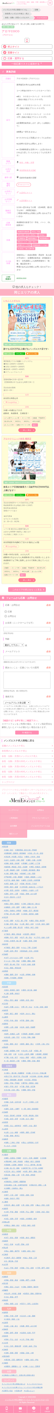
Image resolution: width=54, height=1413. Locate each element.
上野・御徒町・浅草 (12, 870)
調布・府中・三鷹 (11, 894)
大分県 (5, 1343)
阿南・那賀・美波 (11, 1280)
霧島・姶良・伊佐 (32, 1360)
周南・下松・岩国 (27, 1268)
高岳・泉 (38, 1051)
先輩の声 (19, 1391)
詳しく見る (27, 430)
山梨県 (5, 1017)
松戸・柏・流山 (26, 937)
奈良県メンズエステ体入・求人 (17, 13)
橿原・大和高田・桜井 (29, 1219)
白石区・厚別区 (31, 1080)
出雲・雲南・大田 (22, 1244)
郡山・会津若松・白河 (30, 1142)
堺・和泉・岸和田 (29, 1175)
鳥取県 (5, 1234)
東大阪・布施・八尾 (12, 1175)
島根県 (5, 1241)
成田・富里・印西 (30, 941)
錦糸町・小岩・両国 (28, 873)
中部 (9, 983)
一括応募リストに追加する (25, 64)
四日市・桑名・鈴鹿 (12, 1205)
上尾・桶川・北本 (27, 924)
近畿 (36, 10)
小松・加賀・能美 (41, 1007)
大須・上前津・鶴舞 (27, 1054)
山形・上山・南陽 (11, 1132)
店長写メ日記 (8, 1391)
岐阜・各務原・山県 (12, 1034)
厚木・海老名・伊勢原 (13, 910)
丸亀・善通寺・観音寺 (30, 1287)
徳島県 (5, 1277)
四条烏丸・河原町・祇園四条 (15, 1181)
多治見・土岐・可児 (12, 1037)
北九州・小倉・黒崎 (28, 1316)
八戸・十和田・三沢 (31, 1102)
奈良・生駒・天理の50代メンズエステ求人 (22, 777)
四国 (9, 1273)
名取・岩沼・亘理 (11, 1119)
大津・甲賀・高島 (11, 1212)
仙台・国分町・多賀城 (13, 1115)
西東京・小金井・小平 (30, 890)
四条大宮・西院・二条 (38, 1185)
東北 (9, 1095)
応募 (10, 611)
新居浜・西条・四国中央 (33, 1293)
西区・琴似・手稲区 (12, 1083)
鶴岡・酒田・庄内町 (28, 1132)
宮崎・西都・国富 (11, 1353)
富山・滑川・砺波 (11, 1000)
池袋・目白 (9, 850)
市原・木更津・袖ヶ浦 (13, 941)
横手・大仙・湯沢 (30, 1126)
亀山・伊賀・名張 (43, 1205)
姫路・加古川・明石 (12, 1198)
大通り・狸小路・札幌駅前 (14, 1073)
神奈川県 (6, 900)
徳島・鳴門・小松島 (28, 1280)
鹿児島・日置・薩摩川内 (14, 1360)
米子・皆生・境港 (11, 1237)
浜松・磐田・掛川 (11, 1044)
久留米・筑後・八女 (12, 1319)
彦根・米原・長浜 (43, 1212)
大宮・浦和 (9, 920)
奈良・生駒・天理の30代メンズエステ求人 (22, 766)
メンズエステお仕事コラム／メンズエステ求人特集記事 (23, 1387)
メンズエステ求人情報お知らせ (14, 1384)
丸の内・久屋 (27, 1051)
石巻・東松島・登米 (31, 1115)
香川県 (5, 1283)
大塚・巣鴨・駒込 (11, 873)
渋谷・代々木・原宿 (36, 853)
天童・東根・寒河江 (12, 1136)
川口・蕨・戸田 (21, 920)
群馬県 (5, 971)
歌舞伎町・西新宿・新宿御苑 (15, 853)
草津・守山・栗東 (27, 1212)
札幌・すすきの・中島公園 (36, 1073)
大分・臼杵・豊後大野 (13, 1346)
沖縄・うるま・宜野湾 (32, 1366)
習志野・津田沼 (29, 934)
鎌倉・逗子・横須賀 (31, 910)
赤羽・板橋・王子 (11, 883)
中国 (9, 1230)
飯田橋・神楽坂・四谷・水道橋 (16, 867)
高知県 (5, 1300)
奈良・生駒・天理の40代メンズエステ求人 (22, 772)
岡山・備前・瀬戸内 (12, 1251)
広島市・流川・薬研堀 (13, 1258)
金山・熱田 (25, 1057)
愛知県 (5, 1047)
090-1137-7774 (24, 184)
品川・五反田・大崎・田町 (14, 860)
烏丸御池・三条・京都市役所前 (16, 1185)
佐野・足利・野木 (11, 951)
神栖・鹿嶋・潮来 (29, 961)
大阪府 (5, 1154)
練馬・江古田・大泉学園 (31, 880)
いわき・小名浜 (10, 1146)
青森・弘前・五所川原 (13, 1102)
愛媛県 (5, 1290)
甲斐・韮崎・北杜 (27, 1020)
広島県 (5, 1254)
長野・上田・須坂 (11, 1027)
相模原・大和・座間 (12, 907)
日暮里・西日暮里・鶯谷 (31, 870)
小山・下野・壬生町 (30, 947)
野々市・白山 (27, 1007)
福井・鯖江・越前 (11, 1013)
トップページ (8, 782)
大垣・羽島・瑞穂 (29, 1037)
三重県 (5, 1202)
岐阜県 (5, 1030)
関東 (9, 843)
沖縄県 (5, 1363)
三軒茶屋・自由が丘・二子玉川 (32, 887)
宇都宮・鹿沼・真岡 (12, 947)
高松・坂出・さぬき (12, 1287)
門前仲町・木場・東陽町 (14, 877)
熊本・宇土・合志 (11, 1339)
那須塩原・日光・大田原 (29, 951)
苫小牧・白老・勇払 (12, 1090)
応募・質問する (16, 58)
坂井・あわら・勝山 (28, 1013)
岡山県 (5, 1247)
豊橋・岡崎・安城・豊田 (31, 1061)
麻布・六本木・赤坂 (33, 857)
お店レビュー (30, 1391)
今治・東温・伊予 (11, 1297)
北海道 (9, 1066)
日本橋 (44, 1158)
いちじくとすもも (11, 301)
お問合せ (12, 616)
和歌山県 (6, 1222)
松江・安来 (9, 1244)
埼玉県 (5, 917)
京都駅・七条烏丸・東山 (14, 1188)
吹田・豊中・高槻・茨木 (33, 1171)
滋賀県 (5, 1208)
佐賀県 (5, 1322)
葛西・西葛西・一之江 (34, 877)
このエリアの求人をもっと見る (27, 590)
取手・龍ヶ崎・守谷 (12, 964)
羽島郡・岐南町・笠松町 (31, 1034)
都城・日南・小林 (27, 1353)
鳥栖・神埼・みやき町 (29, 1326)
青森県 (5, 1099)
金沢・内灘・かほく (12, 1007)
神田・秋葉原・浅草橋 (38, 867)
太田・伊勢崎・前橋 (28, 974)
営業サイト (13, 52)
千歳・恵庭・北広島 (28, 1086)
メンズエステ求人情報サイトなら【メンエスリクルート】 (16, 10)
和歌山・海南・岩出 (12, 1225)
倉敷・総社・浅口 (29, 1251)
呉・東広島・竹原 (11, 1261)
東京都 (5, 846)
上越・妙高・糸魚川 (12, 993)
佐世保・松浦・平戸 (28, 1333)
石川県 (5, 1003)
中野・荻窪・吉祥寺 (12, 890)
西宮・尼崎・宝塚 (27, 1195)
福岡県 (5, 1312)
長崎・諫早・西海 (11, 1333)
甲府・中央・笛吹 (11, 1020)
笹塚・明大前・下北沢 (29, 883)
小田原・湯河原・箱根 (30, 914)
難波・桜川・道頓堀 (33, 1161)
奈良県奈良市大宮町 (27, 170)
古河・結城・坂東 (29, 964)
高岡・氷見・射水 (27, 1000)
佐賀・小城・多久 (11, 1326)
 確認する (27, 732)
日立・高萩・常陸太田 (13, 968)
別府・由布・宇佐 (30, 1346)
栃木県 (5, 944)
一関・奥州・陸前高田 (30, 1109)
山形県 (5, 1129)
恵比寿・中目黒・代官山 (14, 857)
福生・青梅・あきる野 (29, 894)
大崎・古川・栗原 (27, 1119)
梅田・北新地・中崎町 (13, 1158)
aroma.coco (21, 278)
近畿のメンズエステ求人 (13, 746)
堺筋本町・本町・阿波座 (14, 1161)
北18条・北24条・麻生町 (40, 1076)
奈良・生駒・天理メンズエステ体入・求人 (18, 17)
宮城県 (5, 1112)
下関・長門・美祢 (43, 1268)
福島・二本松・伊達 (12, 1142)
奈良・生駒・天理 (8, 26)
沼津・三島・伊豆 (43, 1044)
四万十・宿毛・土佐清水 (29, 1303)
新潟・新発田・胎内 (12, 990)
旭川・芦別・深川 (11, 1086)
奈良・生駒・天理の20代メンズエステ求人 (22, 761)
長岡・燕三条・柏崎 (30, 990)
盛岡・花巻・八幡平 (12, 1109)
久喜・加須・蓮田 (43, 924)
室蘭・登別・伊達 (29, 1090)
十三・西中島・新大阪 (34, 1165)
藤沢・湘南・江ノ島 (30, 907)
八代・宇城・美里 (27, 1339)
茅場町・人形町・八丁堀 (31, 863)
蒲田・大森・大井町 (34, 860)
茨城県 (5, 954)
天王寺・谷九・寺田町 (13, 1171)
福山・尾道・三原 (30, 1258)
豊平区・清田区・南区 (30, 1083)
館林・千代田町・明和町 (14, 978)
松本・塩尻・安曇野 (28, 1027)
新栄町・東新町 (42, 1054)
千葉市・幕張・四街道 (13, 934)
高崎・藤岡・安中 (11, 974)
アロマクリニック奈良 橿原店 (17, 439)
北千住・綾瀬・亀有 (12, 880)
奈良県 (5, 1215)
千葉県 (5, 931)
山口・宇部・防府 (11, 1268)
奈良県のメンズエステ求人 (14, 751)
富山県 (5, 997)
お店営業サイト (25, 201)
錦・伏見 (8, 1054)
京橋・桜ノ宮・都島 (12, 1168)
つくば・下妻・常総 (12, 961)
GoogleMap (12, 402)
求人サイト (13, 47)
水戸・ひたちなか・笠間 (14, 958)
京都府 (5, 1178)
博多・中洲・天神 (11, 1316)
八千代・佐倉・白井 (42, 937)
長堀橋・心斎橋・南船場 (14, 1165)
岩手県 (5, 1105)
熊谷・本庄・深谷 (32, 927)
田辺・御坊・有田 (29, 1225)
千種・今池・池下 (11, 1057)
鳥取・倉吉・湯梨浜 (28, 1237)
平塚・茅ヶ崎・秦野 (12, 914)
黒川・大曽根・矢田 (39, 1057)
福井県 (5, 1010)
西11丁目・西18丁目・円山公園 (16, 1076)
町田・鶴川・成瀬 (11, 887)
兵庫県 (5, 1192)
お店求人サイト (25, 193)
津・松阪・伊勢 (28, 1205)
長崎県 (5, 1329)
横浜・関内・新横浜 (12, 904)
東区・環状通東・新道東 (14, 1080)
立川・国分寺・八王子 (13, 897)
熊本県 (5, 1336)
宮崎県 (5, 1349)
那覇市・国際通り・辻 (13, 1366)
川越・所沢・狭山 (11, 924)
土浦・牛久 (30, 958)
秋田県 (5, 1122)
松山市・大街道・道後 (13, 1293)
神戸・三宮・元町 (11, 1195)
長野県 (5, 1024)
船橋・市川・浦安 (11, 937)
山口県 (5, 1264)
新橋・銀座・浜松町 (12, 863)
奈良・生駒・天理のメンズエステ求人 (19, 756)
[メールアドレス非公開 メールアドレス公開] (17, 702)
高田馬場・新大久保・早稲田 (26, 850)
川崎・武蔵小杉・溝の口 (31, 904)
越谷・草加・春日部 (38, 920)
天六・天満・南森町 (31, 1158)
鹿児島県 (6, 1356)
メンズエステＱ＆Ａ (35, 1384)
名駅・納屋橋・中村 (12, 1051)
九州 (9, 1309)
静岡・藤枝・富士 (27, 1044)
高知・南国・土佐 (11, 1303)
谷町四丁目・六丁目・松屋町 (33, 1168)
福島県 (5, 1139)
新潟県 (5, 987)
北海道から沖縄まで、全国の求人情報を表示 (19, 1375)
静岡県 (5, 1040)
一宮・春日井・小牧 (12, 1061)
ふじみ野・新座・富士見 (14, 927)
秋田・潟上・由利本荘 (13, 1126)
